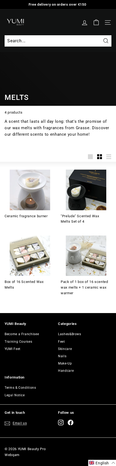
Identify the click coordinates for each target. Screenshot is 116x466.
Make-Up (65, 363)
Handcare (66, 371)
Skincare (65, 349)
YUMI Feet (13, 349)
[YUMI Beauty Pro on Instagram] (61, 422)
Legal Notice (15, 395)
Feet (61, 342)
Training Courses (18, 342)
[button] (102, 463)
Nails (62, 356)
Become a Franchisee (22, 334)
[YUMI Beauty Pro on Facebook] (70, 422)
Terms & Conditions (20, 388)
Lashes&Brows (69, 334)
